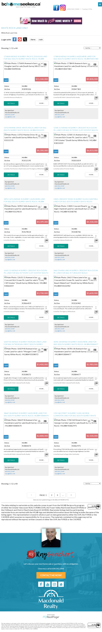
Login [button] (41, 39)
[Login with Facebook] (15, 40)
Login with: (6, 39)
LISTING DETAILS (11, 103)
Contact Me (87, 9)
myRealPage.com (51, 617)
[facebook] (41, 584)
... (62, 495)
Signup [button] (33, 39)
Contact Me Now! (51, 575)
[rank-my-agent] (61, 584)
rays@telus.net (10, 117)
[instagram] (54, 584)
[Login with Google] (20, 40)
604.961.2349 (9, 115)
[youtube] (47, 584)
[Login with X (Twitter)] (25, 40)
